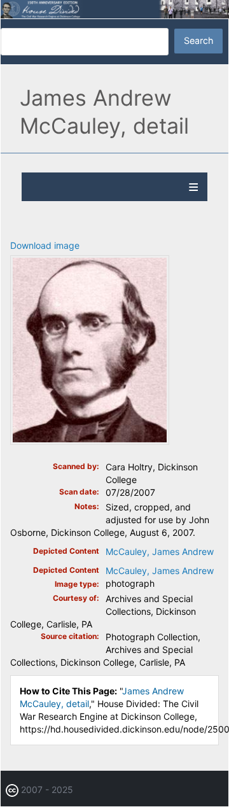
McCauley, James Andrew (160, 551)
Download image (45, 245)
